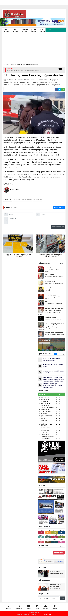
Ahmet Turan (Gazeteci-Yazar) (54, 289)
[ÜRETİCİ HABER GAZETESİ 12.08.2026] (51, 506)
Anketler (55, 608)
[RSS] (63, 1)
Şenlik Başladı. (49, 292)
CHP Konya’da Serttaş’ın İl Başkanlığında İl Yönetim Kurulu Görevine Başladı (50, 385)
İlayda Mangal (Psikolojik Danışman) (54, 325)
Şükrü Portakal (50, 317)
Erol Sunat (48, 302)
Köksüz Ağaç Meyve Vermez (53, 319)
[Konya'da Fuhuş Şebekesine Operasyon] (43, 574)
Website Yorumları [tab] (59, 207)
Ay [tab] (63, 354)
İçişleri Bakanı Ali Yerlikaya (22, 199)
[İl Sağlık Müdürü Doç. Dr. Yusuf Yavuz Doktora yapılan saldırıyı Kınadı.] (43, 587)
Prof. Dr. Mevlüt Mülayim (54, 333)
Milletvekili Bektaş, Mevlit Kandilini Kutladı (51, 366)
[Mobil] (38, 1)
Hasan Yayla (49, 275)
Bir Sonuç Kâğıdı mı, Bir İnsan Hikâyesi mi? (49, 328)
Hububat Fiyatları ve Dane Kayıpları (54, 334)
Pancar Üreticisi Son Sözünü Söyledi (52, 270)
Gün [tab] (55, 354)
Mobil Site (8, 608)
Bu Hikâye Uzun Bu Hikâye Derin (53, 303)
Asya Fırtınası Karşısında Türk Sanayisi (53, 298)
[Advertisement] (34, 48)
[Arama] (41, 1)
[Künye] (59, 1)
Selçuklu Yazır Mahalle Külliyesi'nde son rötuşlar (51, 372)
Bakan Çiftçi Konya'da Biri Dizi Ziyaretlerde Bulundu (50, 360)
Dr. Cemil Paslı (50, 281)
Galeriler (28, 608)
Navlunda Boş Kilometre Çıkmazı (54, 276)
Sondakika (19, 608)
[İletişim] (45, 1)
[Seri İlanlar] (52, 1)
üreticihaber (37, 199)
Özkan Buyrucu (50, 295)
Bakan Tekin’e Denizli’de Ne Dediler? (49, 313)
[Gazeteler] (55, 1)
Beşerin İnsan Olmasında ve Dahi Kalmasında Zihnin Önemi (54, 284)
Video (37, 608)
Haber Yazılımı (47, 614)
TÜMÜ (61, 263)
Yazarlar (45, 608)
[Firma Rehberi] (49, 1)
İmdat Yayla (49, 268)
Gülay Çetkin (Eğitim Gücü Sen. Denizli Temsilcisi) (54, 309)
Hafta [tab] (59, 354)
